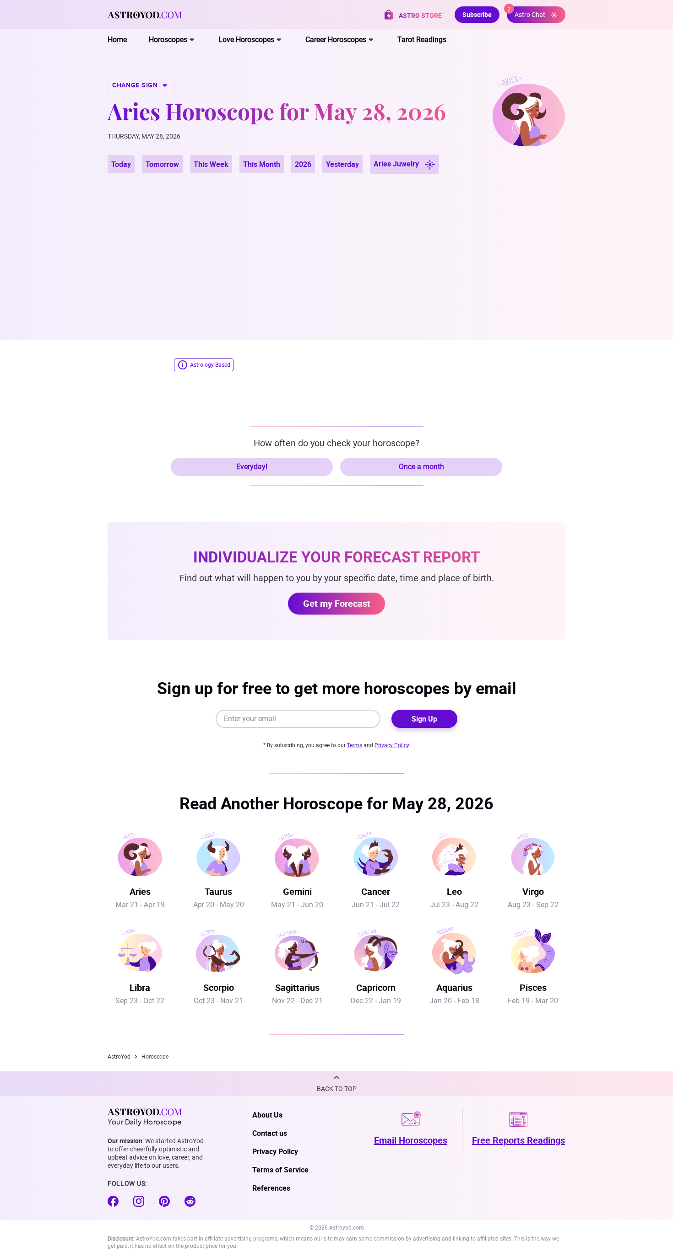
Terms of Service (280, 1170)
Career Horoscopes (335, 39)
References (271, 1188)
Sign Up (424, 719)
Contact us (269, 1133)
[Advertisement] (336, 246)
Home (117, 39)
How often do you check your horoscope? (336, 443)
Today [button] (121, 164)
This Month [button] (261, 164)
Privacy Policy (391, 745)
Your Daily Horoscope (144, 1121)
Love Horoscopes (246, 39)
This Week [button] (211, 164)
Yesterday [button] (342, 164)
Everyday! (251, 466)
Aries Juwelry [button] (397, 164)
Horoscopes (168, 39)
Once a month (421, 466)
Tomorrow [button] (162, 164)
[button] (336, 1083)
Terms (354, 745)
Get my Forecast (336, 603)
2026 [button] (303, 164)
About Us (267, 1115)
